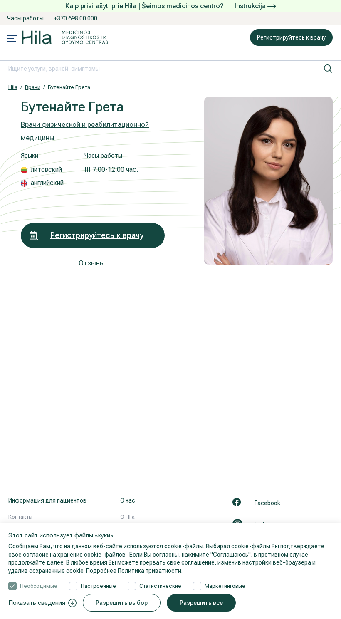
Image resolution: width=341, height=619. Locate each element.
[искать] (328, 68)
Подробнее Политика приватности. (134, 570)
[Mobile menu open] (12, 39)
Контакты (20, 517)
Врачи (32, 87)
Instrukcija (251, 6)
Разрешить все (201, 602)
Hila (12, 87)
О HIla (127, 517)
